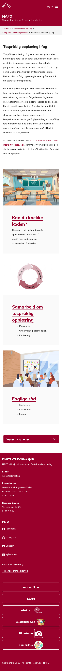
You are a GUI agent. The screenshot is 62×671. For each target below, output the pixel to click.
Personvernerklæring (12, 564)
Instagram (10, 537)
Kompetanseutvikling (23, 28)
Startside (6, 28)
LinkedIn (9, 545)
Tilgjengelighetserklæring (15, 570)
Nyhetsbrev (11, 554)
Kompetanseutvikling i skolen (15, 32)
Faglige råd (24, 399)
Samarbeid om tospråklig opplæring (27, 313)
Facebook (10, 528)
